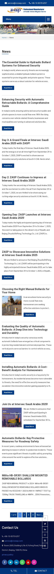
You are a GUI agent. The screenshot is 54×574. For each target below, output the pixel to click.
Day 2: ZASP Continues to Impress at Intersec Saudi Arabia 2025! (24, 179)
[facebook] (4, 562)
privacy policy (7, 555)
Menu (8, 19)
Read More (8, 88)
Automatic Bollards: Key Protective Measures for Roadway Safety (23, 440)
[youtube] (28, 562)
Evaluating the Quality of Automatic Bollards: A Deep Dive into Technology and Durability (25, 329)
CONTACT (42, 571)
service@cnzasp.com (17, 3)
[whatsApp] (22, 562)
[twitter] (10, 562)
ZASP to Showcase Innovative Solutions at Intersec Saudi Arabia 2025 (26, 253)
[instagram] (34, 562)
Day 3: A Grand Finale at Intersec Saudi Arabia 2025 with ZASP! (25, 141)
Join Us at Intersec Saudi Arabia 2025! (25, 404)
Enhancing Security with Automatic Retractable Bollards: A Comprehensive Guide (25, 103)
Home (4, 38)
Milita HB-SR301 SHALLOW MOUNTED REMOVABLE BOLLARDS (25, 477)
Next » (39, 515)
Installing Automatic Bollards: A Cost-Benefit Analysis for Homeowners (24, 368)
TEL (15, 571)
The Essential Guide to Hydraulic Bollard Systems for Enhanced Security (26, 64)
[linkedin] (16, 562)
